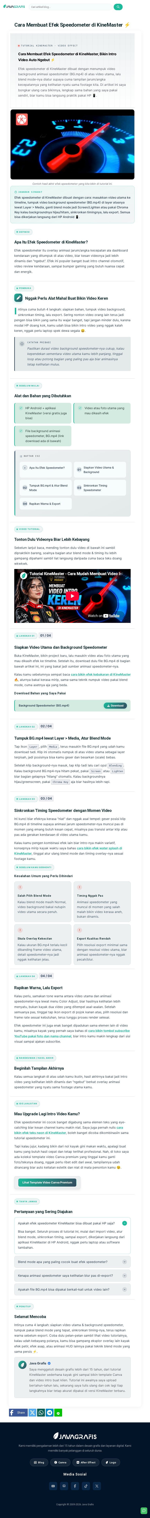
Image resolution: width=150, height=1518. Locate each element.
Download (117, 705)
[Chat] (144, 1510)
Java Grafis (88, 1504)
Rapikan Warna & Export (41, 503)
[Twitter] (97, 1486)
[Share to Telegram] (50, 1413)
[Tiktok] (86, 1486)
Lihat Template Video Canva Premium (47, 1182)
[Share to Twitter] (32, 1413)
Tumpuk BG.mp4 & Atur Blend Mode (45, 488)
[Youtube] (53, 1486)
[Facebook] (75, 1486)
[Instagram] (64, 1486)
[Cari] (118, 7)
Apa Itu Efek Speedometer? (44, 467)
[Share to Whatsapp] (41, 1413)
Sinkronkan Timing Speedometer (92, 488)
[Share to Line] (58, 1413)
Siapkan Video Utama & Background (96, 470)
